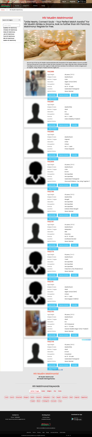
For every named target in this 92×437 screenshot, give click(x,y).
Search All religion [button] (8, 20)
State (59, 391)
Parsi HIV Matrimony (9, 36)
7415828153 (46, 1)
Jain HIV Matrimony (8, 34)
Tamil (6, 397)
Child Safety (62, 432)
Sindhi (32, 397)
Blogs (47, 432)
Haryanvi (38, 397)
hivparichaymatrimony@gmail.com (23, 1)
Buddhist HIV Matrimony (10, 28)
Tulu (53, 397)
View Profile (52, 95)
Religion (49, 391)
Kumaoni (64, 397)
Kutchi (12, 397)
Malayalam (46, 397)
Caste (43, 391)
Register (72, 1)
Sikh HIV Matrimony (8, 38)
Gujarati (77, 397)
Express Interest (63, 95)
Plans (35, 6)
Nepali (58, 397)
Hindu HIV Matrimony (9, 32)
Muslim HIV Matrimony (9, 40)
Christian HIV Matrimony (10, 30)
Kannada (53, 401)
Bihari (38, 401)
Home (17, 6)
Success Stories (54, 432)
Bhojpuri (26, 397)
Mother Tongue (34, 391)
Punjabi (33, 401)
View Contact (53, 99)
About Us (29, 432)
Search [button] (26, 6)
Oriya (59, 401)
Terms (34, 432)
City (55, 391)
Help (43, 6)
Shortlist (74, 95)
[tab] (11, 20)
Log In (64, 1)
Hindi (71, 397)
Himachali (19, 397)
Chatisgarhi (45, 401)
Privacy (39, 432)
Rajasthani (84, 397)
